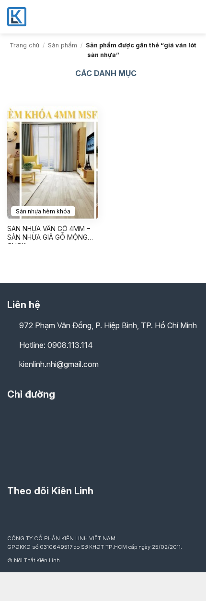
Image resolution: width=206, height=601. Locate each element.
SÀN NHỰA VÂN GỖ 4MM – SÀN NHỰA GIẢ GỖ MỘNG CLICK (48, 234)
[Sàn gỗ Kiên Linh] (55, 16)
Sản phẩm (62, 45)
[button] (193, 16)
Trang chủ (24, 45)
